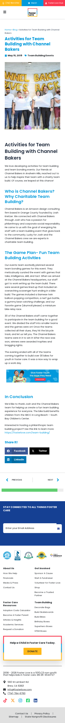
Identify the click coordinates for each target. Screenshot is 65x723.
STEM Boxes (41, 631)
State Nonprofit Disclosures (40, 716)
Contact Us (9, 587)
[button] (16, 451)
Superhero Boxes (43, 626)
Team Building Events (41, 55)
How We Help (10, 573)
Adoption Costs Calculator (16, 610)
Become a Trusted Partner (44, 594)
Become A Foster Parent (15, 615)
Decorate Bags (42, 607)
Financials (8, 578)
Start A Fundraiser (44, 578)
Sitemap (13, 716)
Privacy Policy (42, 713)
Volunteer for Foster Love (47, 582)
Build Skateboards (44, 612)
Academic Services (13, 624)
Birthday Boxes (42, 621)
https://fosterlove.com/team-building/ (27, 432)
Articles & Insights (12, 619)
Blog (15, 29)
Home (8, 29)
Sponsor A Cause (44, 573)
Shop (37, 587)
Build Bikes (40, 616)
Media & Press (10, 582)
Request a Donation (13, 629)
